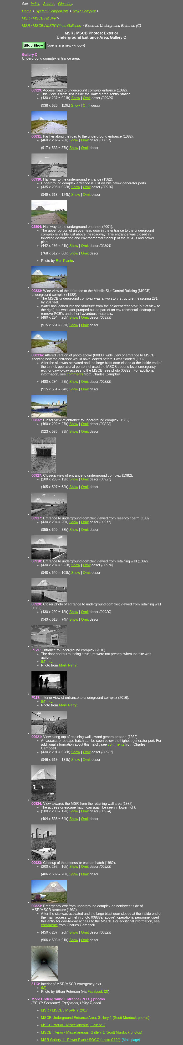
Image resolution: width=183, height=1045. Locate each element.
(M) (43, 661)
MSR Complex (84, 11)
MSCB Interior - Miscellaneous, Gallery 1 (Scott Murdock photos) (91, 1032)
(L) (51, 661)
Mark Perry (67, 665)
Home (26, 11)
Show (75, 98)
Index (35, 4)
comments (75, 374)
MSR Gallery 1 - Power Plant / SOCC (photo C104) (81, 1040)
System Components (52, 11)
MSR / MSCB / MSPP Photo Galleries (51, 26)
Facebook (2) (97, 991)
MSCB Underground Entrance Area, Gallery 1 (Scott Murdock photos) (95, 1018)
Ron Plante (64, 261)
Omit (87, 98)
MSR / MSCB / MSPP (39, 18)
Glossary (65, 4)
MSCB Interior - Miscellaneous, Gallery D (73, 1025)
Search (48, 4)
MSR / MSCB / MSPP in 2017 (64, 1010)
